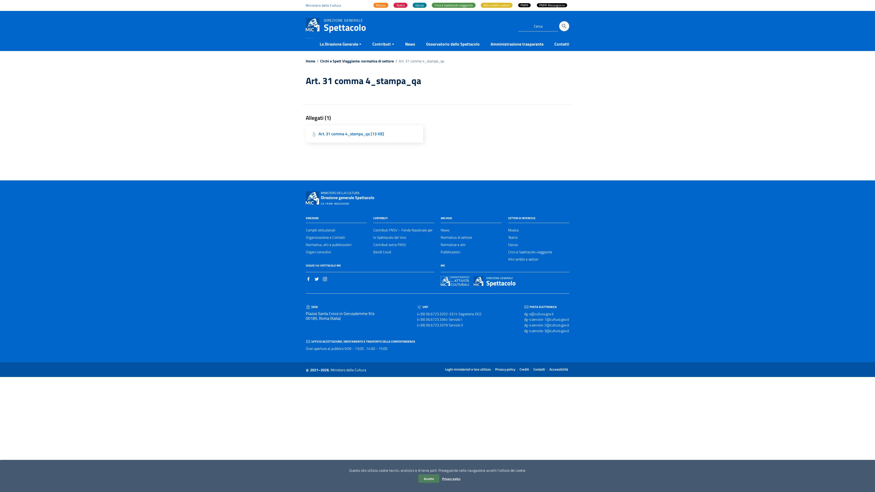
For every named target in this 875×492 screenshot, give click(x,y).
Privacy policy (451, 478)
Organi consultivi (318, 252)
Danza (513, 244)
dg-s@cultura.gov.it (539, 314)
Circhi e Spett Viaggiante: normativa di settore (357, 61)
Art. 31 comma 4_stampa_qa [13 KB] (351, 134)
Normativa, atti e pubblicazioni (328, 244)
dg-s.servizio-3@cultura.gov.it (546, 330)
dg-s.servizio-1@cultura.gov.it (546, 319)
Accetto (429, 478)
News (410, 44)
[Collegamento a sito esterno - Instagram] (325, 278)
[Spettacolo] (312, 24)
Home (310, 61)
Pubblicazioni (450, 252)
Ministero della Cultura (323, 5)
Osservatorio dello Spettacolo (453, 44)
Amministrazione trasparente (517, 44)
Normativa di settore (456, 237)
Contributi (381, 44)
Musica (513, 230)
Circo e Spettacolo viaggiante (530, 252)
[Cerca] (564, 26)
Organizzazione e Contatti (325, 237)
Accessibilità (558, 369)
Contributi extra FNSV (389, 244)
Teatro (512, 237)
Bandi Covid (382, 252)
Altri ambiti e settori (523, 259)
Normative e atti (453, 244)
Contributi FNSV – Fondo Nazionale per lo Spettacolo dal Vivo (402, 233)
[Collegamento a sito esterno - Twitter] (316, 278)
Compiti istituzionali (320, 230)
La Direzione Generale (339, 44)
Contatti (561, 44)
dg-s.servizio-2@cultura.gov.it (546, 325)
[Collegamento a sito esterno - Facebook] (308, 278)
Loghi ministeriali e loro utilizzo (468, 369)
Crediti (524, 369)
